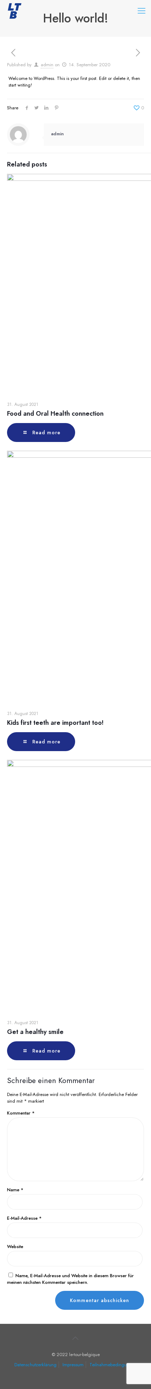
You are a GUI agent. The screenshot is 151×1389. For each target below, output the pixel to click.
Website (15, 1246)
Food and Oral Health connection (55, 413)
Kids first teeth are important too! (55, 722)
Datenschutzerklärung (35, 1364)
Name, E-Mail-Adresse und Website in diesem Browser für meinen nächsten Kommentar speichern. (70, 1279)
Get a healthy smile (35, 1031)
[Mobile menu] (141, 10)
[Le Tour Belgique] (14, 10)
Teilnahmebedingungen (113, 1364)
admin (47, 64)
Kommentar (21, 1113)
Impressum (73, 1364)
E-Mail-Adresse (24, 1218)
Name (15, 1189)
